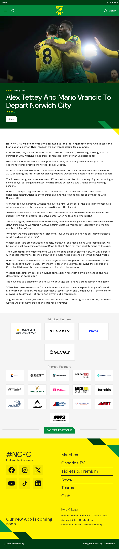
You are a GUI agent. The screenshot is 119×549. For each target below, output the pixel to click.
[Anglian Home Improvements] (15, 404)
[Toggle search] (13, 10)
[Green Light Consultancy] (60, 352)
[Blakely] (112, 2)
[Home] (59, 10)
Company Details (71, 524)
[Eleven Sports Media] (59, 375)
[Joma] (94, 331)
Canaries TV (73, 463)
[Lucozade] (37, 404)
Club (65, 496)
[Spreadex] (81, 375)
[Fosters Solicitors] (104, 375)
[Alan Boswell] (59, 404)
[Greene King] (37, 389)
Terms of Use (99, 515)
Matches (69, 455)
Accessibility (69, 520)
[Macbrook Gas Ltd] (81, 404)
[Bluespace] (15, 375)
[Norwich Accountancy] (59, 389)
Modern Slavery (93, 524)
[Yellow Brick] (15, 389)
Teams (67, 487)
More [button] (4, 2)
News (66, 479)
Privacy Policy (69, 515)
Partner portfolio (59, 430)
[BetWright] (26, 331)
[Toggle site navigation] (5, 10)
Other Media (109, 543)
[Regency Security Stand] (37, 375)
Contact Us (86, 520)
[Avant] (104, 404)
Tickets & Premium (79, 471)
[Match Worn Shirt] (59, 418)
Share (12, 119)
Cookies (85, 515)
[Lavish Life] (81, 389)
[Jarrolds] (104, 389)
